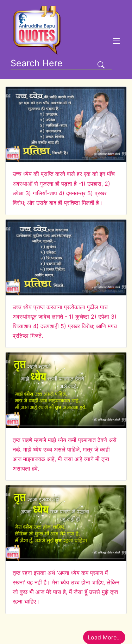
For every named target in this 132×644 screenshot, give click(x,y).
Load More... (104, 637)
